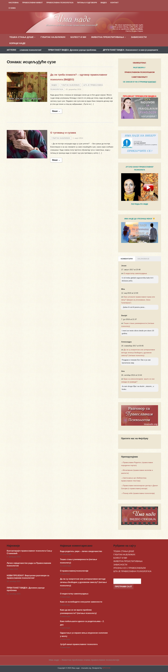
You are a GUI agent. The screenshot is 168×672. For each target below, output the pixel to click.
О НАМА (12, 8)
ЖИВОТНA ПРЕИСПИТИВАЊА (107, 37)
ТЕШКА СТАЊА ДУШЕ (21, 37)
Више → (56, 111)
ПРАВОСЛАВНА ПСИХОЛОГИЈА (59, 3)
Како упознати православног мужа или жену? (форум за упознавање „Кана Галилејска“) (138, 300)
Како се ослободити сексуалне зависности (81, 602)
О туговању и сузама (63, 132)
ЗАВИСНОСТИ (139, 37)
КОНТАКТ (114, 3)
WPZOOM (106, 668)
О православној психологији (74, 571)
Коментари (127, 259)
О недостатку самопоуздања (135, 273)
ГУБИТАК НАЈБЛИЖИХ (53, 37)
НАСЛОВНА (14, 3)
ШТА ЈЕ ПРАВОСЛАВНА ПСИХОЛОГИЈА (132, 571)
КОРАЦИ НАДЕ (17, 43)
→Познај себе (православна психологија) (138, 493)
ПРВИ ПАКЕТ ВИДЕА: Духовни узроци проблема (55, 50)
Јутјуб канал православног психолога (79, 644)
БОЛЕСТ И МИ (78, 37)
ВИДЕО (104, 3)
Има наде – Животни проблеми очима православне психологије (84, 660)
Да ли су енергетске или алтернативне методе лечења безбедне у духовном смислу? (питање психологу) (138, 353)
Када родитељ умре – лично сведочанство (81, 551)
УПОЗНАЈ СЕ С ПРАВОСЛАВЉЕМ (129, 568)
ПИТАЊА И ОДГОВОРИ (87, 3)
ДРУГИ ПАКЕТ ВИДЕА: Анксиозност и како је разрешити (113, 50)
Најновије (143, 259)
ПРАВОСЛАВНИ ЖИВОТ (32, 3)
